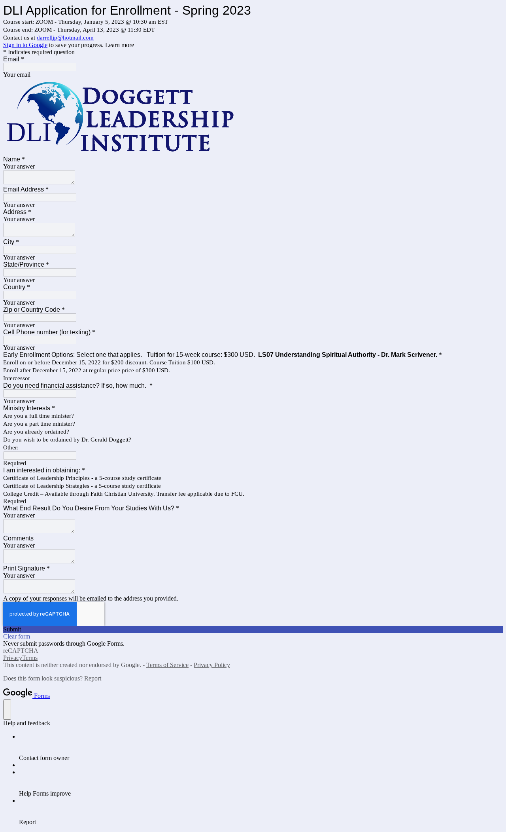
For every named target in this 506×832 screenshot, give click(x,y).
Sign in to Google (25, 45)
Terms (30, 657)
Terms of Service (167, 664)
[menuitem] (261, 747)
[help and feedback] (7, 709)
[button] (253, 629)
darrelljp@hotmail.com (65, 37)
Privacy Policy (212, 664)
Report (92, 678)
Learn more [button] (119, 45)
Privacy (12, 657)
